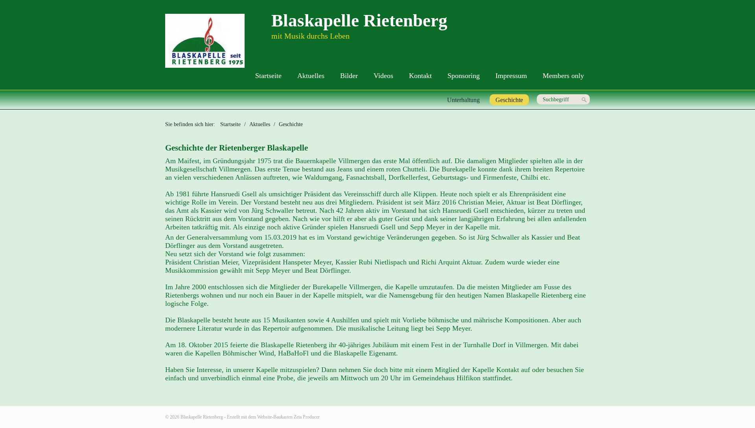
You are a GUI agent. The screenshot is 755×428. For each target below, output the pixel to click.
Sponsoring (463, 76)
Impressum (511, 76)
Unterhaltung (463, 100)
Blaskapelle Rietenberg (359, 20)
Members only (563, 76)
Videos (383, 76)
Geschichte (509, 100)
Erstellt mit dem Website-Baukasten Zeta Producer (273, 417)
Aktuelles (310, 76)
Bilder (349, 76)
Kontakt (420, 76)
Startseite (268, 76)
